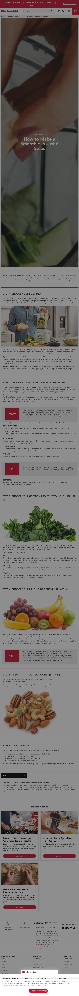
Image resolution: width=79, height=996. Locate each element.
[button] (39, 972)
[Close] (77, 981)
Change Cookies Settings (38, 991)
